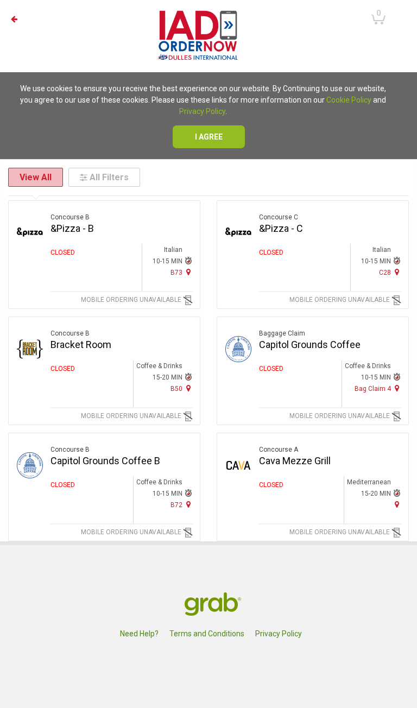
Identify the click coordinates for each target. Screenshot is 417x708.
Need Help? (139, 633)
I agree (209, 136)
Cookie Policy (348, 100)
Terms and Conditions (206, 633)
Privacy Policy (202, 111)
